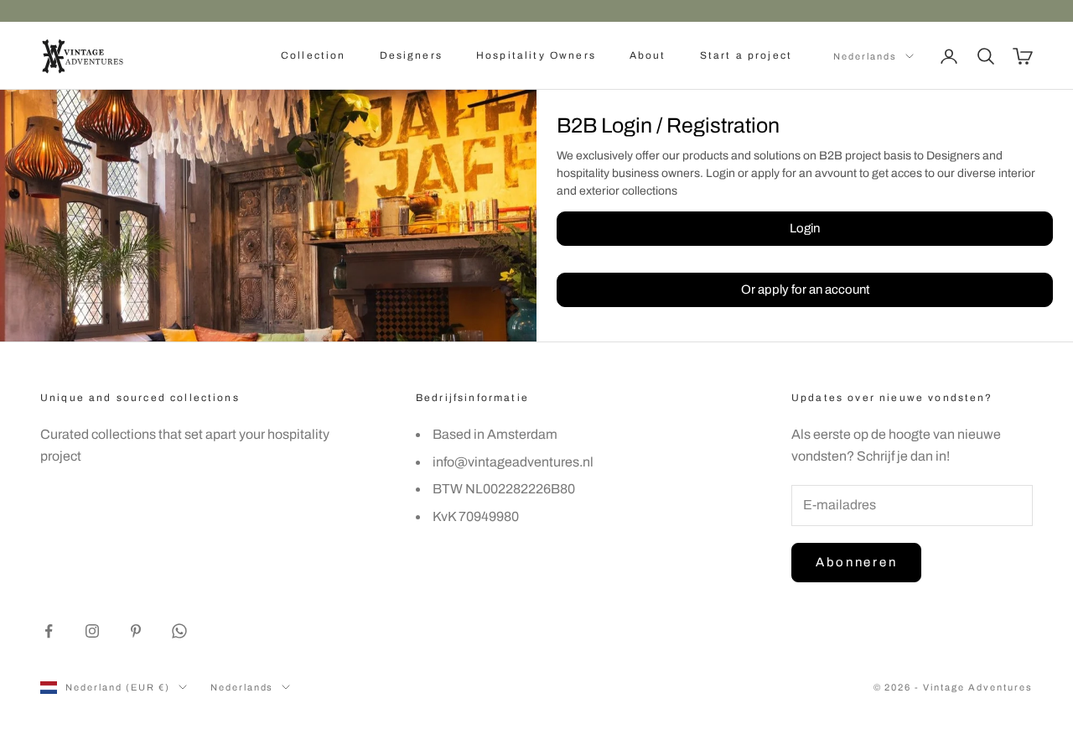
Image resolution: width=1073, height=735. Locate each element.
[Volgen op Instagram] (92, 631)
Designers (411, 55)
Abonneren (856, 562)
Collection (313, 55)
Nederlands (865, 56)
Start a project (746, 55)
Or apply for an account (805, 289)
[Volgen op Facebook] (48, 631)
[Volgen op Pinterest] (135, 631)
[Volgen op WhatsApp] (179, 631)
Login (805, 228)
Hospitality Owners (536, 55)
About (648, 55)
